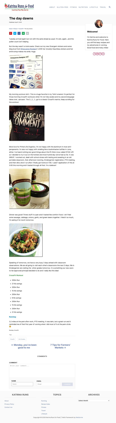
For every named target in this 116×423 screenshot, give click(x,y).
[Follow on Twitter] (97, 53)
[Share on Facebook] (19, 33)
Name (14, 381)
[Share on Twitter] (14, 33)
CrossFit (21, 28)
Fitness (15, 28)
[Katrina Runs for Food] (20, 7)
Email (39, 381)
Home (10, 28)
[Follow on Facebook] (94, 53)
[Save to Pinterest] (10, 33)
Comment (13, 363)
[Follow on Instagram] (103, 53)
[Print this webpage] (27, 33)
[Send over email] (23, 33)
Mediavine (79, 417)
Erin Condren (22, 339)
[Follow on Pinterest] (100, 53)
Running (11, 330)
